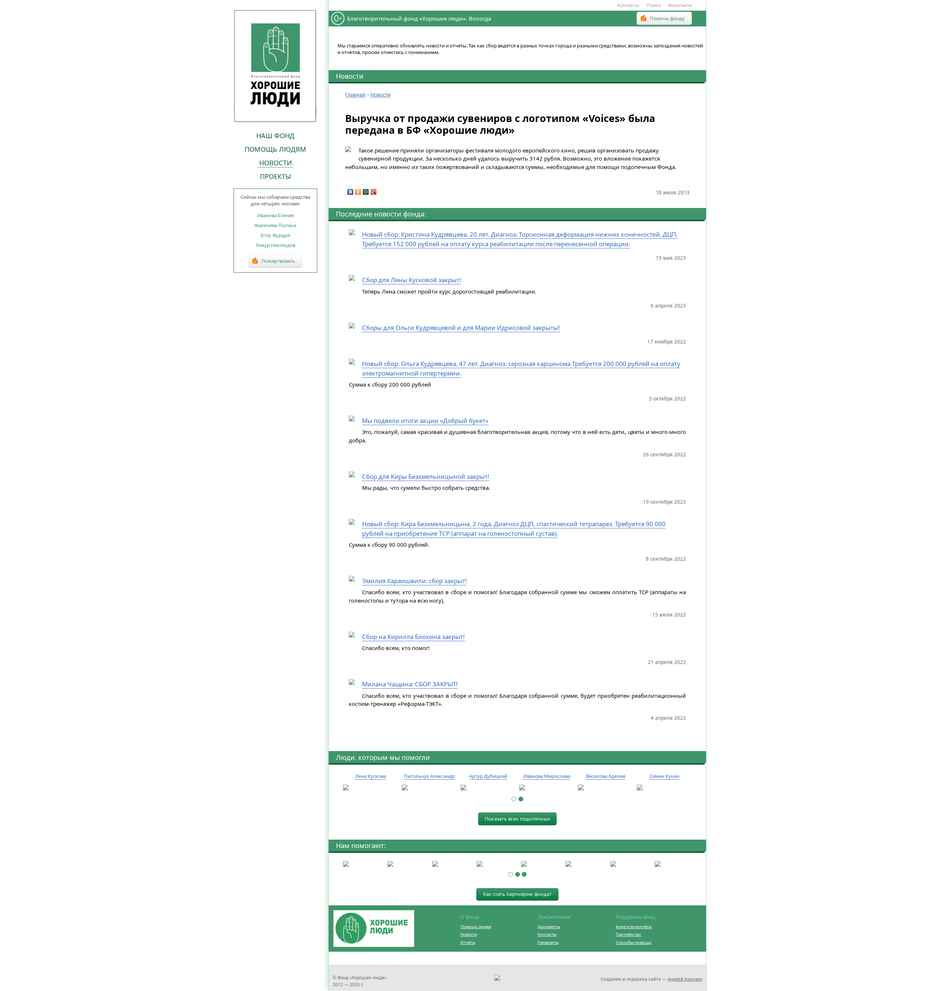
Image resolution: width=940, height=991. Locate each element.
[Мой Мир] (366, 192)
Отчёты (467, 942)
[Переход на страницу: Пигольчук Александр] (429, 787)
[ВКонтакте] (350, 192)
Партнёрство (628, 934)
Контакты (628, 5)
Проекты (275, 176)
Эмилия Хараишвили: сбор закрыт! (414, 581)
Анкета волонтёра (633, 926)
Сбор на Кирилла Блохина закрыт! (413, 636)
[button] (513, 799)
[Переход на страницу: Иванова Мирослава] (546, 787)
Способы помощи (633, 942)
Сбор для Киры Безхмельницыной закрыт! (425, 476)
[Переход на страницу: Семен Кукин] (664, 787)
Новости (275, 162)
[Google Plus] (373, 192)
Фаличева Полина (275, 225)
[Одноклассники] (358, 192)
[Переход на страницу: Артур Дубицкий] (488, 787)
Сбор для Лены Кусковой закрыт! (411, 280)
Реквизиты (548, 942)
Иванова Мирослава (546, 776)
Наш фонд (275, 135)
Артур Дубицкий (488, 776)
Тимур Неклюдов (275, 245)
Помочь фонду (667, 18)
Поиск (654, 5)
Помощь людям (275, 149)
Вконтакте (680, 5)
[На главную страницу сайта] (275, 65)
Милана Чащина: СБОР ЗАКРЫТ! (410, 684)
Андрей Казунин (685, 979)
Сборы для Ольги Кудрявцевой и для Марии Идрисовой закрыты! (461, 327)
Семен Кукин (664, 776)
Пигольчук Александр (429, 776)
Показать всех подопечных (517, 818)
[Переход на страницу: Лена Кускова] (370, 787)
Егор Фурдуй (275, 235)
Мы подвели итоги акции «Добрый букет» (425, 420)
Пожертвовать (278, 261)
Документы (549, 926)
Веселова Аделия (605, 776)
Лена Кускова (370, 776)
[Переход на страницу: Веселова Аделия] (605, 787)
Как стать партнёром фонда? (517, 894)
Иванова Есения (275, 215)
